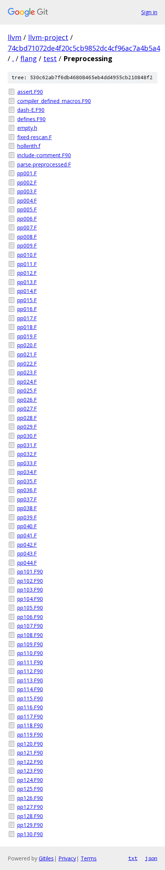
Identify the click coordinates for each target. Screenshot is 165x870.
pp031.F (27, 445)
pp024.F (27, 381)
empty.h (27, 127)
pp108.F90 (30, 635)
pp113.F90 (30, 680)
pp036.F (27, 490)
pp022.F (27, 363)
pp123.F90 (30, 770)
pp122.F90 (30, 761)
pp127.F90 (30, 806)
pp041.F (27, 535)
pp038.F (27, 508)
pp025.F (27, 390)
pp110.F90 (30, 653)
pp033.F (27, 463)
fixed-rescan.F (34, 137)
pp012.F (27, 272)
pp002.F (27, 182)
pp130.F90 (30, 834)
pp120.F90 (30, 743)
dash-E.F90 (31, 109)
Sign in (149, 12)
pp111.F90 (30, 662)
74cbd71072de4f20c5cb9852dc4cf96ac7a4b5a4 (84, 48)
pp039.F (27, 517)
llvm (14, 37)
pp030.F (27, 435)
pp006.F (27, 218)
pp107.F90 (30, 625)
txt (132, 858)
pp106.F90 (30, 616)
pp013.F (27, 282)
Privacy (67, 858)
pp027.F (27, 408)
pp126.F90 (30, 798)
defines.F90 (31, 119)
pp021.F (27, 354)
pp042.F (27, 544)
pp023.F (27, 372)
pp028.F (27, 417)
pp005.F (27, 209)
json (151, 858)
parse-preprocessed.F (44, 164)
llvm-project (48, 37)
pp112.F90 (30, 671)
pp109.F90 (30, 644)
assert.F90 (30, 91)
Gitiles (46, 858)
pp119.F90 (30, 734)
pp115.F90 (30, 698)
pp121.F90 (30, 752)
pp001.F (27, 173)
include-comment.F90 (44, 155)
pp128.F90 (30, 816)
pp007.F (27, 227)
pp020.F (27, 345)
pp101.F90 (30, 571)
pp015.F (27, 300)
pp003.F (27, 191)
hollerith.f (28, 146)
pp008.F (27, 236)
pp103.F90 (30, 589)
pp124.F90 (30, 779)
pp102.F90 (30, 580)
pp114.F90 (30, 689)
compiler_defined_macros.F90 (54, 101)
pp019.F (27, 336)
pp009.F (27, 245)
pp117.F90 (30, 716)
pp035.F (27, 481)
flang (28, 58)
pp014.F (27, 290)
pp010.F (27, 254)
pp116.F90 (30, 707)
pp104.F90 (30, 598)
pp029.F (27, 426)
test (50, 58)
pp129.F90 (30, 824)
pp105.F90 (30, 607)
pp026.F (27, 399)
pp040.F (27, 526)
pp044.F (27, 562)
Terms (89, 858)
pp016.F (27, 309)
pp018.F (27, 327)
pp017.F (27, 318)
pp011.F (27, 264)
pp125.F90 (30, 788)
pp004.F (27, 200)
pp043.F (27, 553)
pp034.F (27, 472)
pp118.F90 (30, 725)
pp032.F (27, 453)
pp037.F (27, 499)
